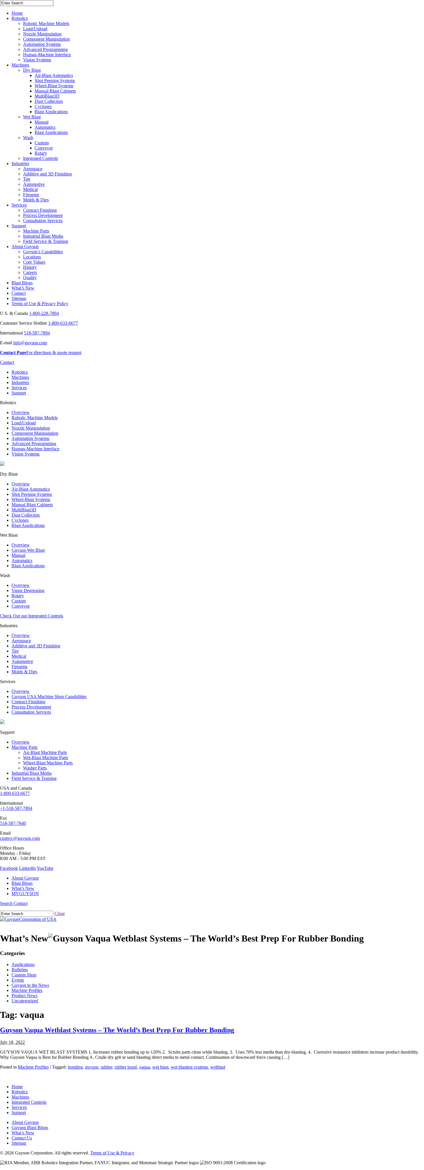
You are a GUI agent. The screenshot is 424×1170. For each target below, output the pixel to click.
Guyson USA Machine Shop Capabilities (49, 696)
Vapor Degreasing (28, 590)
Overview (21, 412)
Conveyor (44, 147)
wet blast (160, 1067)
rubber (106, 1067)
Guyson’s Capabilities (43, 251)
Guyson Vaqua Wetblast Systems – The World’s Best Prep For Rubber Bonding (117, 1030)
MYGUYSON (25, 893)
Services (19, 205)
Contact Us (22, 1137)
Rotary (41, 153)
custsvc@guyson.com (20, 838)
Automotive (34, 184)
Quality (30, 277)
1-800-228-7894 (44, 313)
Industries (20, 163)
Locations (32, 256)
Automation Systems (42, 44)
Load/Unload (35, 28)
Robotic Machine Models (46, 23)
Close (60, 913)
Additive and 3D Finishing (47, 173)
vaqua (144, 1067)
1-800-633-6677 (63, 323)
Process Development (43, 215)
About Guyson (25, 246)
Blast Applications (51, 111)
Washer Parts (35, 767)
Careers (30, 272)
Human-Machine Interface (47, 54)
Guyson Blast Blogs (30, 1127)
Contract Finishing (40, 210)
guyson (91, 1067)
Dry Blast (32, 70)
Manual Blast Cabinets (55, 90)
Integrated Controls (40, 158)
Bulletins (20, 969)
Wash (28, 137)
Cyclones (43, 106)
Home (17, 13)
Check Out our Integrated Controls (31, 615)
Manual (41, 122)
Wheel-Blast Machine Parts (48, 762)
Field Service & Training (45, 241)
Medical (30, 189)
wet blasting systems (189, 1067)
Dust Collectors (49, 101)
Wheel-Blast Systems (54, 85)
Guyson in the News (30, 985)
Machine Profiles (27, 990)
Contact (19, 293)
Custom (42, 142)
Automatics (45, 127)
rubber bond (126, 1067)
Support (19, 225)
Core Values (34, 262)
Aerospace (32, 168)
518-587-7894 (37, 332)
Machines (20, 65)
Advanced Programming (45, 49)
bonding (75, 1067)
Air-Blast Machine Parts (45, 752)
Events (18, 980)
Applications (23, 964)
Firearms (31, 194)
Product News (24, 995)
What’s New (23, 288)
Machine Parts (36, 230)
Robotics (20, 18)
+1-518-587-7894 (16, 808)
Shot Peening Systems (55, 80)
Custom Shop (24, 974)
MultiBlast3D (47, 96)
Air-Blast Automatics (54, 75)
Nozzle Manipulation (42, 33)
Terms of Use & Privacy (112, 1152)
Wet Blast (32, 116)
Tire (26, 179)
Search (7, 903)
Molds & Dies (36, 199)
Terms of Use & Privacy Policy (40, 303)
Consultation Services (43, 220)
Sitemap (19, 298)
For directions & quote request (40, 352)
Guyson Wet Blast (28, 550)
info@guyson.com (30, 342)
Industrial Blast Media (43, 236)
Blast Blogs (22, 282)
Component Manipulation (46, 39)
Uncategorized (25, 1000)
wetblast (217, 1067)
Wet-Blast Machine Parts (45, 757)
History (30, 267)
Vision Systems (37, 59)
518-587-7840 (13, 823)
